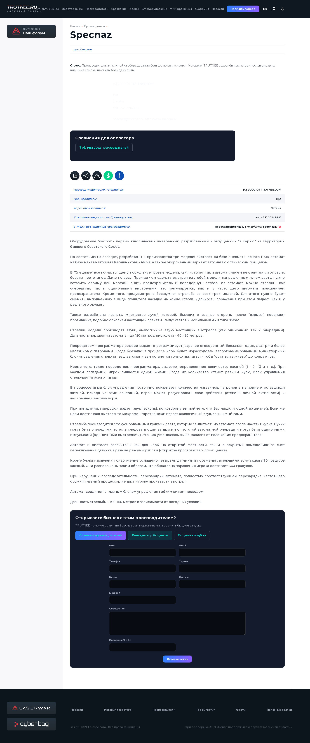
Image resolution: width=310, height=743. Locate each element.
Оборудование (72, 9)
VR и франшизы (181, 9)
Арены (134, 9)
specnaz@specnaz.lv (229, 226)
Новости (218, 9)
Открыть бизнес (47, 9)
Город (113, 577)
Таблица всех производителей (103, 147)
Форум (241, 709)
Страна (183, 561)
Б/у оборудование (154, 9)
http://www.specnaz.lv (262, 226)
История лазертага (117, 709)
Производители (97, 9)
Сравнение (119, 9)
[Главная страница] (24, 9)
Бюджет (114, 592)
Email (182, 545)
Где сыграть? (205, 709)
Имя (112, 545)
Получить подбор (243, 9)
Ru (265, 8)
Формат (184, 577)
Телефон (115, 561)
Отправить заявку (177, 659)
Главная (75, 26)
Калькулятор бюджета (150, 535)
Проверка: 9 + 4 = (120, 639)
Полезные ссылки (279, 709)
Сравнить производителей (100, 535)
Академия (202, 9)
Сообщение (117, 608)
